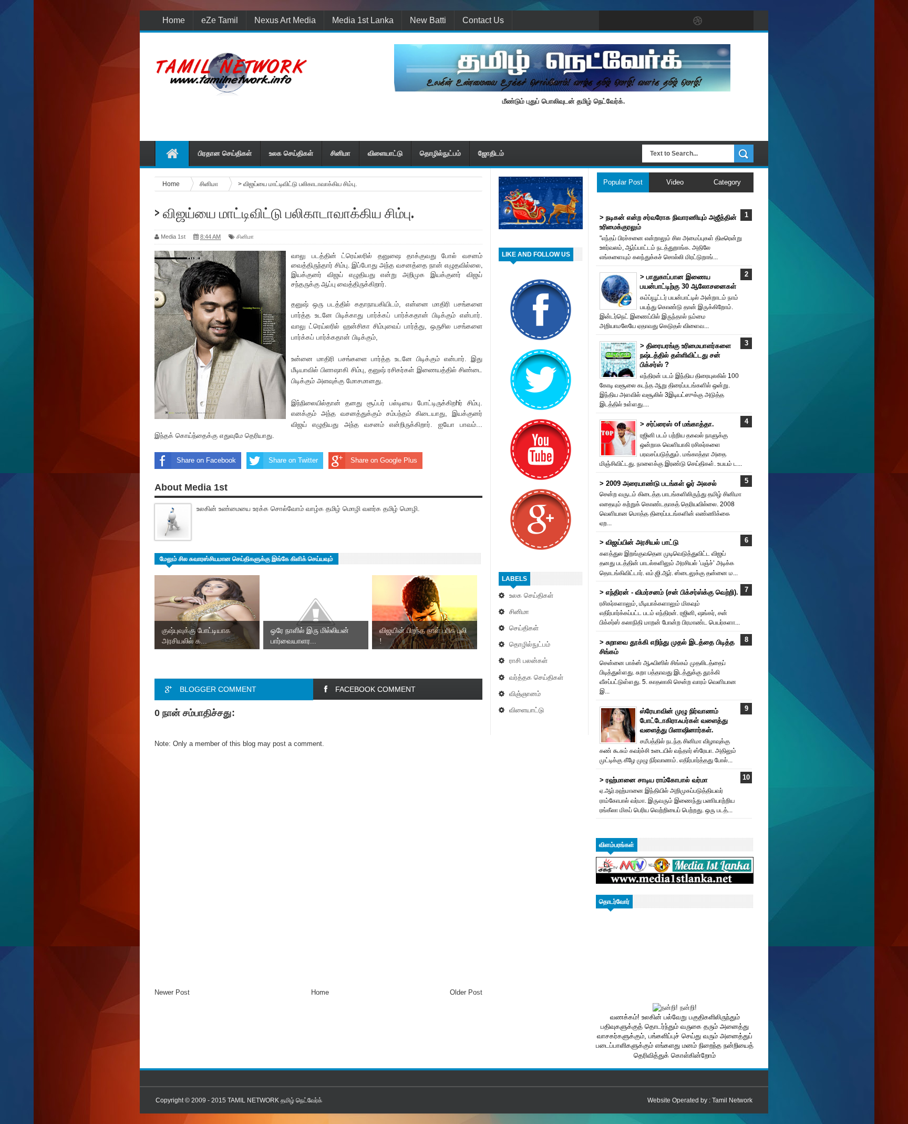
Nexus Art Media (285, 20)
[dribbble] (697, 21)
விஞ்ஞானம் (525, 694)
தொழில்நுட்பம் (440, 153)
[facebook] (609, 21)
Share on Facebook (206, 460)
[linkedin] (719, 21)
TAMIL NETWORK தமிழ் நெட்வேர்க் (275, 1100)
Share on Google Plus (383, 460)
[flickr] (675, 21)
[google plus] (741, 21)
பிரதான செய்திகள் (225, 153)
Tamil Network (732, 1100)
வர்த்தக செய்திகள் (536, 677)
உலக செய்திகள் (291, 153)
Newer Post (172, 992)
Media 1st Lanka (363, 20)
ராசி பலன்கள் (528, 661)
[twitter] (631, 21)
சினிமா (340, 153)
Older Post (466, 992)
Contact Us (483, 20)
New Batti (428, 20)
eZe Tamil (219, 20)
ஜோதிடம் (491, 153)
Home (173, 20)
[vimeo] (653, 21)
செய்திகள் (524, 628)
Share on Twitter (293, 460)
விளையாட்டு (385, 153)
